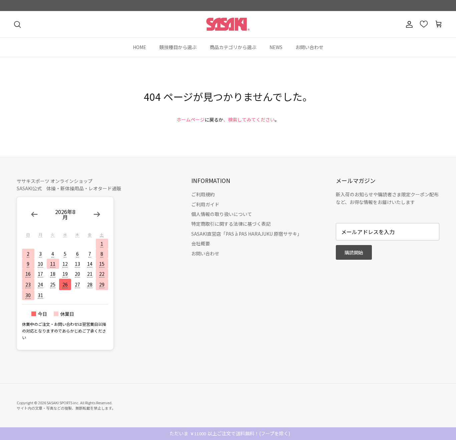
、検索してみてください (249, 119)
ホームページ (191, 119)
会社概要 (200, 243)
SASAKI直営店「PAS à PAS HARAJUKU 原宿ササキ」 (246, 233)
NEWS (275, 47)
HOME (139, 47)
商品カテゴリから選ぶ (233, 47)
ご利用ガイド (205, 204)
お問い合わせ (309, 47)
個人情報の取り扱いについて (221, 214)
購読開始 (354, 252)
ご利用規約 (203, 194)
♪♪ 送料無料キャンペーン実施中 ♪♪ (228, 7)
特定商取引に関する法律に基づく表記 (231, 223)
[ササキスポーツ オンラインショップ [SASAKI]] (228, 24)
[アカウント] (408, 24)
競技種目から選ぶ (178, 47)
